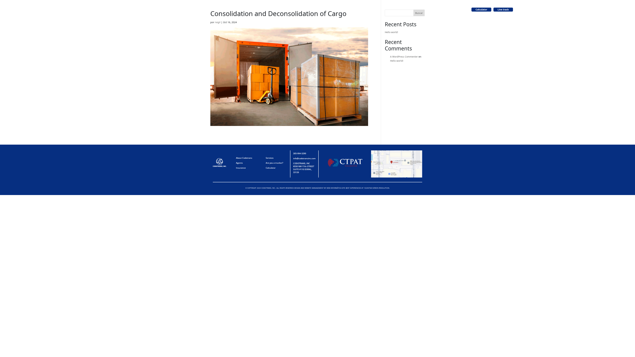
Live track (503, 9)
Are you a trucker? (334, 9)
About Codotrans (285, 9)
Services (303, 9)
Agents (316, 9)
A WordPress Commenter (404, 56)
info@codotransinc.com (304, 158)
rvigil (217, 22)
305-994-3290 (299, 153)
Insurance (241, 167)
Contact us (365, 9)
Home (267, 9)
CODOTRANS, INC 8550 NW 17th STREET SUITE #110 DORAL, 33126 (303, 168)
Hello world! (391, 32)
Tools (352, 9)
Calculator (481, 9)
